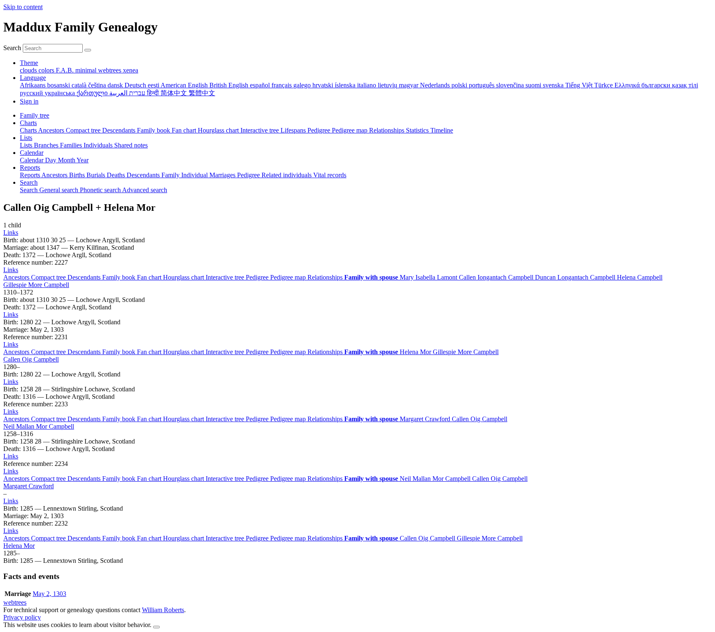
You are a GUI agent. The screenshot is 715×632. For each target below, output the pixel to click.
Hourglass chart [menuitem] (219, 130)
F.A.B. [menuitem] (65, 70)
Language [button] (33, 77)
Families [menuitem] (72, 145)
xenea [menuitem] (130, 70)
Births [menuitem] (77, 175)
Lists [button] (26, 137)
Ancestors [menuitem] (52, 130)
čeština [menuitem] (98, 85)
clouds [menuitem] (29, 70)
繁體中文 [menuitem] (202, 92)
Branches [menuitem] (47, 145)
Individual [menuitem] (195, 175)
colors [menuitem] (47, 70)
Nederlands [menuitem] (435, 85)
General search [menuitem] (59, 189)
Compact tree (49, 277)
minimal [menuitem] (86, 70)
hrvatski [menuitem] (323, 85)
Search (12, 47)
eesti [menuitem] (154, 85)
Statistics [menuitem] (418, 130)
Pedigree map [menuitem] (350, 130)
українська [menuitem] (61, 92)
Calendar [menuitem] (32, 160)
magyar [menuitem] (409, 85)
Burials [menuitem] (96, 175)
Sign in (29, 101)
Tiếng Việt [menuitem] (579, 85)
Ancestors (17, 277)
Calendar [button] (31, 152)
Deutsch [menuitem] (136, 85)
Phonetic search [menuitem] (101, 189)
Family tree (34, 115)
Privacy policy (22, 617)
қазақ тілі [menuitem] (685, 85)
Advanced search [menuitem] (144, 189)
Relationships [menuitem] (387, 130)
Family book (119, 277)
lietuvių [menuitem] (388, 85)
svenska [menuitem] (554, 85)
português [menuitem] (482, 85)
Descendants (84, 277)
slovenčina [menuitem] (510, 85)
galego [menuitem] (302, 85)
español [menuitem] (260, 85)
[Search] (87, 50)
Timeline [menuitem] (441, 130)
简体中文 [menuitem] (175, 92)
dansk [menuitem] (116, 85)
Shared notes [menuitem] (131, 145)
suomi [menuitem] (534, 85)
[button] (10, 232)
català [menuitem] (80, 85)
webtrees (14, 602)
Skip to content (23, 6)
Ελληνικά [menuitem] (627, 85)
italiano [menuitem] (367, 85)
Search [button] (29, 182)
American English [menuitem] (185, 85)
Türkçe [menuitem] (604, 85)
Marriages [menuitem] (223, 175)
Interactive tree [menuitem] (260, 130)
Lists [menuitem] (27, 145)
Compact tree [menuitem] (84, 130)
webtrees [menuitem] (110, 70)
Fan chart (150, 277)
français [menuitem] (282, 85)
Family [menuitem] (171, 175)
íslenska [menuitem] (346, 85)
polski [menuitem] (460, 85)
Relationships (325, 277)
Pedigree (258, 277)
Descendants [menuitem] (119, 130)
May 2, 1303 (49, 593)
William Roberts (163, 609)
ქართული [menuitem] (93, 92)
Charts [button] (28, 122)
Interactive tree (226, 277)
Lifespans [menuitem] (294, 130)
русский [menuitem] (32, 92)
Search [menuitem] (29, 189)
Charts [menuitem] (29, 130)
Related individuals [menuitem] (287, 175)
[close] (156, 627)
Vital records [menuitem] (329, 175)
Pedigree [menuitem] (319, 130)
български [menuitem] (656, 85)
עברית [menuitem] (136, 92)
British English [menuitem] (229, 85)
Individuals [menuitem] (99, 145)
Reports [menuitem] (30, 175)
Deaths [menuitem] (117, 175)
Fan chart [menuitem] (185, 130)
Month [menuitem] (67, 160)
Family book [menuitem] (154, 130)
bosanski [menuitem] (59, 85)
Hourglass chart (184, 277)
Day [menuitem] (51, 160)
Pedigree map (288, 277)
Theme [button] (29, 62)
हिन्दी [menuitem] (154, 92)
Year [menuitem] (83, 160)
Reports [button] (30, 167)
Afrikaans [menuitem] (33, 85)
